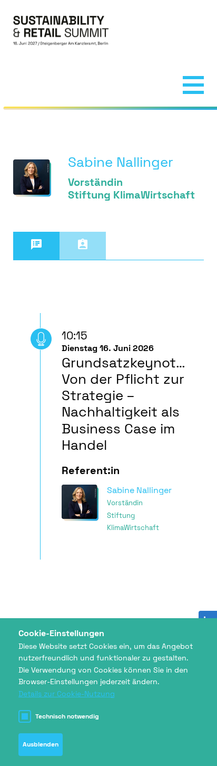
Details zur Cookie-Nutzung (66, 693)
